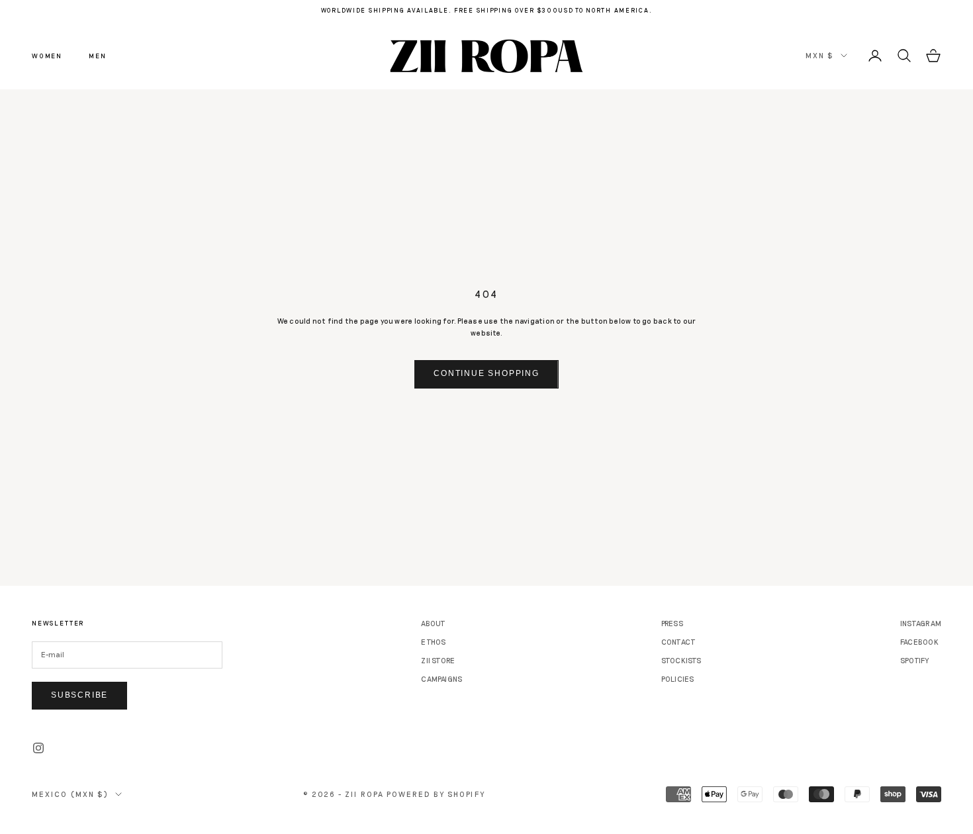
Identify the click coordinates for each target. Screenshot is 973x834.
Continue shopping (486, 373)
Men (97, 56)
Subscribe (79, 695)
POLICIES (677, 678)
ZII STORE (438, 660)
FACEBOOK (919, 641)
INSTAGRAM (920, 623)
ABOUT (433, 623)
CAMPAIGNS (441, 678)
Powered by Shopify (436, 794)
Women (47, 56)
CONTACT (678, 641)
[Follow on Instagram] (38, 748)
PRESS (672, 623)
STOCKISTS (681, 660)
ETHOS (433, 641)
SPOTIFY (914, 660)
